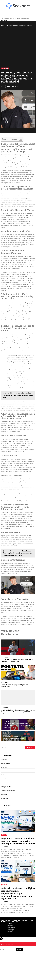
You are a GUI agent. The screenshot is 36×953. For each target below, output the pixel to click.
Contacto (4, 20)
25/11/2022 (5, 708)
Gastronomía (4, 775)
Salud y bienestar (6, 787)
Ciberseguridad (17, 18)
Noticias (3, 18)
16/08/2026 (5, 847)
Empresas (9, 18)
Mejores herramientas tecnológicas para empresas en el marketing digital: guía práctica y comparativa (18, 841)
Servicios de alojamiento (8, 790)
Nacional (3, 779)
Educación (4, 767)
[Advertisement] (18, 48)
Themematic (5, 922)
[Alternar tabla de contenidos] (20, 139)
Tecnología (25, 18)
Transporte (4, 798)
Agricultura (4, 759)
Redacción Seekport (12, 86)
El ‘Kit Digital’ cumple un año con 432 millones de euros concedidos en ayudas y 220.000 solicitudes (18, 712)
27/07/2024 (5, 682)
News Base (15, 922)
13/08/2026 (5, 902)
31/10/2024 (5, 657)
